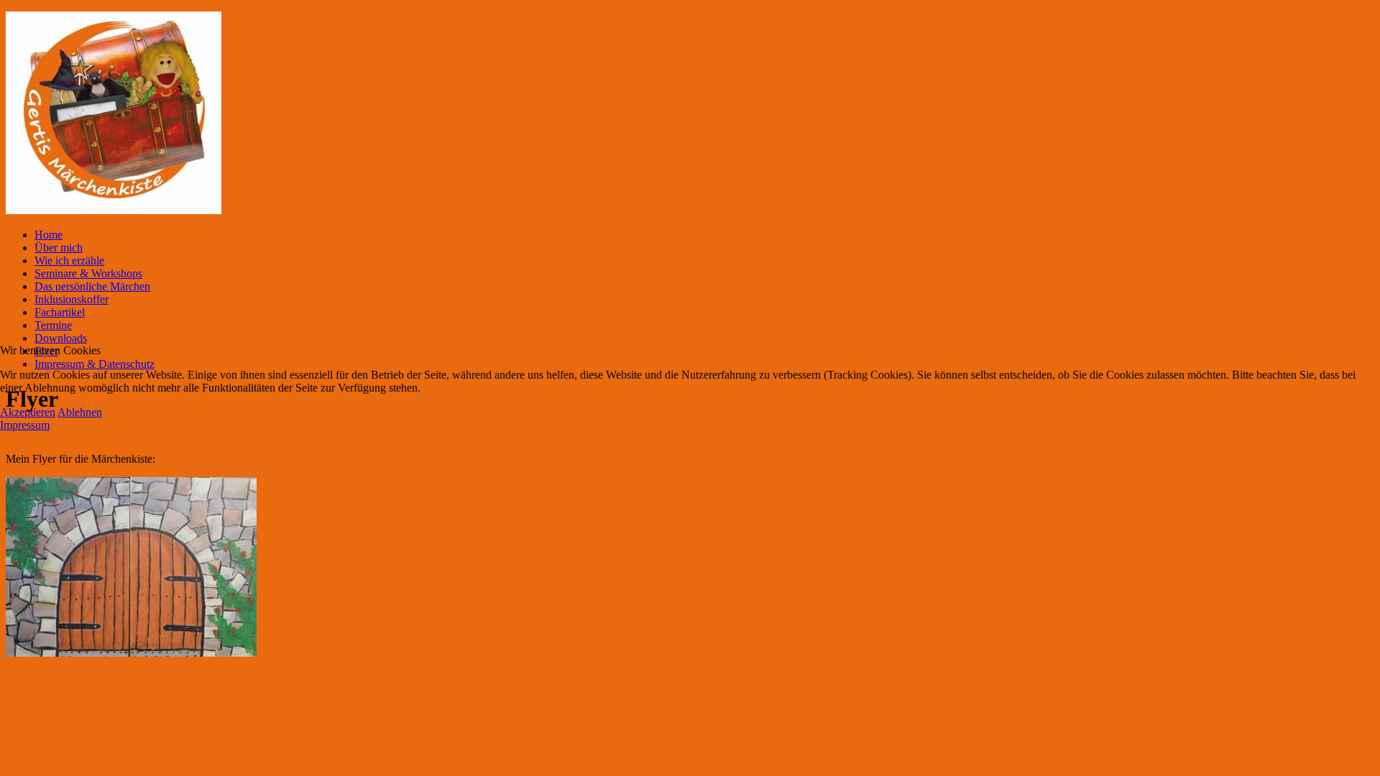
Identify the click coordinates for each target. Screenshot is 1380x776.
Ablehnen (80, 412)
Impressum (25, 425)
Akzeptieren (27, 412)
